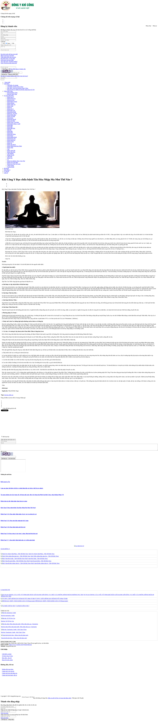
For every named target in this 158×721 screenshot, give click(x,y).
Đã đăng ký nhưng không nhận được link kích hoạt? (14, 76)
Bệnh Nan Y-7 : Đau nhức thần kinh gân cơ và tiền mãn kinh (18, 540)
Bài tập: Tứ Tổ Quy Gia (7, 621)
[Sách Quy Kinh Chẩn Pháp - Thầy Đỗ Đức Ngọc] (14, 553)
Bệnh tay (9, 107)
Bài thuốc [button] (6, 168)
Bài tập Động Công (12, 92)
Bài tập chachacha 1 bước (8, 615)
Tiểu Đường (10, 153)
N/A (3, 43)
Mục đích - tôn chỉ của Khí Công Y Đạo (17, 88)
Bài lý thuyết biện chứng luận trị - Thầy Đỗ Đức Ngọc (45, 563)
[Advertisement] (79, 423)
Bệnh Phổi (10, 132)
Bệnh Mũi (10, 131)
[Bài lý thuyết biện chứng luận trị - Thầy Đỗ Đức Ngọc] (16, 563)
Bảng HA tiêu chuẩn (7, 660)
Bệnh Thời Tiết (11, 150)
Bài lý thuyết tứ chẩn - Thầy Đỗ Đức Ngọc (36, 558)
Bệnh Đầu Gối (11, 110)
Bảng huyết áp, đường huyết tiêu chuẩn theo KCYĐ (20, 89)
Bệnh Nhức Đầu (11, 115)
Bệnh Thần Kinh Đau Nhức (14, 146)
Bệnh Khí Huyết (11, 119)
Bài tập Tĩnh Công (12, 94)
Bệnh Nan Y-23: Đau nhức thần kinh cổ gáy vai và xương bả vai (18, 514)
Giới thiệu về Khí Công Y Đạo (15, 86)
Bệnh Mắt (9, 127)
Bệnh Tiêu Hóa (11, 152)
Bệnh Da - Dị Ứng (12, 113)
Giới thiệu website (6, 654)
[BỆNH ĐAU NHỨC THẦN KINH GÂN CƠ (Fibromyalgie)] (18, 601)
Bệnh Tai (9, 143)
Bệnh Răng (10, 135)
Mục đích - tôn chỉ (7, 658)
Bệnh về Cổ (10, 109)
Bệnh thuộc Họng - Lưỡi (13, 124)
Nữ (13, 43)
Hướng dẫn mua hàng (7, 669)
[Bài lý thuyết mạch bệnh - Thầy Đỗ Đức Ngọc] (14, 561)
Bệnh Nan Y (10, 97)
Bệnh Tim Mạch (11, 144)
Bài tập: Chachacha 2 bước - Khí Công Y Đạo (13, 632)
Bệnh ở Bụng (10, 103)
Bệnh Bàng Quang (12, 101)
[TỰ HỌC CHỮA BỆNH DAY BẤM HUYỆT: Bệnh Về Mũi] (18, 598)
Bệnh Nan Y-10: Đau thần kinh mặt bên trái (13, 527)
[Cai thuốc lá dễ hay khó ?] (8, 605)
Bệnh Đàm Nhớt (11, 112)
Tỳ (8, 159)
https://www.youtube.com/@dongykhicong (20, 644)
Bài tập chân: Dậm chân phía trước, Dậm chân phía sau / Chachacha (19, 626)
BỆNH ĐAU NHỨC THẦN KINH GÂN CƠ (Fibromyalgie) (51, 601)
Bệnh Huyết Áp (11, 98)
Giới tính (3, 41)
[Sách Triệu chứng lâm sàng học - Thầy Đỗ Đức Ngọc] (15, 556)
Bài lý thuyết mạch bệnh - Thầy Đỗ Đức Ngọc (39, 561)
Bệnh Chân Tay (11, 104)
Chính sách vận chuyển (8, 671)
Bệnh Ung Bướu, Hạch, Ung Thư (16, 161)
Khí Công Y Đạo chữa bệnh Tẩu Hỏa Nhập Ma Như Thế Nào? (18, 507)
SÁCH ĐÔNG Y (5, 549)
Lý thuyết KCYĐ (5, 589)
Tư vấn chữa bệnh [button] (9, 95)
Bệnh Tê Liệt (10, 155)
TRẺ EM (9, 156)
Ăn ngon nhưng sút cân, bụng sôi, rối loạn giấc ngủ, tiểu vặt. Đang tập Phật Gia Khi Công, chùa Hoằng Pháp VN (32, 494)
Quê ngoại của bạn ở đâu (7, 60)
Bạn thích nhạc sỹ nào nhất (8, 58)
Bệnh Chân (10, 106)
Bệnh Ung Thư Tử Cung (13, 164)
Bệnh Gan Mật (11, 116)
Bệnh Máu (10, 125)
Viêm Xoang (10, 165)
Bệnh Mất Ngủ (11, 128)
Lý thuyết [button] (6, 171)
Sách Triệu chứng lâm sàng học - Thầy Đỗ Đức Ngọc (45, 556)
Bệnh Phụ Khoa (11, 134)
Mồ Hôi (9, 129)
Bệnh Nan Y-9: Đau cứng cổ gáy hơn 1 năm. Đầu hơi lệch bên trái (19, 533)
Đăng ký (155, 25)
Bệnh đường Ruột (12, 137)
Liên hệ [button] (6, 173)
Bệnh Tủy (10, 158)
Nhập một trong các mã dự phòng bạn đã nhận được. (14, 714)
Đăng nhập (148, 25)
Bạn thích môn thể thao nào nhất (9, 54)
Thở (8, 149)
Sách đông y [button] (7, 170)
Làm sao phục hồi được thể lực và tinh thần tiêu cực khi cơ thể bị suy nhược (22, 488)
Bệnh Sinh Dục (11, 140)
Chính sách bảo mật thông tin (9, 673)
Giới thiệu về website (12, 85)
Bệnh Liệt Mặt (11, 121)
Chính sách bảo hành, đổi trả (9, 675)
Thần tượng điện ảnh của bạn (8, 57)
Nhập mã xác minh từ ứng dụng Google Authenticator (15, 710)
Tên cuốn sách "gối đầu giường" (9, 61)
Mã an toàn (4, 451)
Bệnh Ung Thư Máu (12, 162)
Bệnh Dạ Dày (10, 100)
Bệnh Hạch (10, 118)
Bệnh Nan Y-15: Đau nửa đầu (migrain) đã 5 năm (14, 520)
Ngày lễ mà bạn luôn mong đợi (9, 63)
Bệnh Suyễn (10, 141)
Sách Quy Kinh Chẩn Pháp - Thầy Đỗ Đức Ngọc (41, 553)
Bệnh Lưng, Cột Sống (13, 122)
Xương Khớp (10, 167)
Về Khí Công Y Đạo (7, 656)
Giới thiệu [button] (6, 83)
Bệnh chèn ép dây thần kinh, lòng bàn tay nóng (14, 501)
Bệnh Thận (10, 147)
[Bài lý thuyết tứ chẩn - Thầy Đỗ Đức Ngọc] (13, 558)
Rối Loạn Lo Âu (5, 481)
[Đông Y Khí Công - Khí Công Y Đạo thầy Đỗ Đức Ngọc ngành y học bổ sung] (17, 10)
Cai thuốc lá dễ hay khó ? (22, 605)
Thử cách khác (4, 713)
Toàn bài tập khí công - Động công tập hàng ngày (14, 638)
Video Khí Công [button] (8, 91)
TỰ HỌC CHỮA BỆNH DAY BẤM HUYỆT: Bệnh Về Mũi (51, 598)
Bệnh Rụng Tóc (11, 138)
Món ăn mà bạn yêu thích (7, 55)
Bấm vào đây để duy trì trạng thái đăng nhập (59, 698)
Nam (8, 43)
